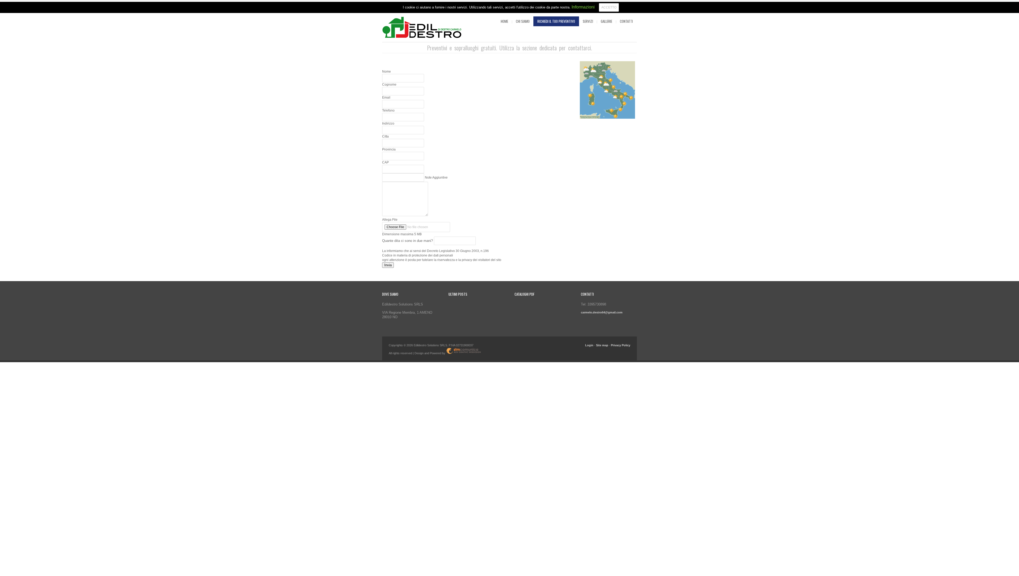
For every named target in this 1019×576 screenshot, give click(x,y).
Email (386, 97)
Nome (386, 71)
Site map (602, 345)
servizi (588, 21)
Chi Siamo (523, 21)
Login (589, 345)
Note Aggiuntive (436, 177)
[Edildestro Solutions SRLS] (422, 28)
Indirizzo (388, 123)
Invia (388, 265)
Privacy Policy (620, 345)
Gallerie (606, 21)
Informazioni (583, 7)
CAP (385, 162)
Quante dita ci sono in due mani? (408, 241)
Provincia (389, 149)
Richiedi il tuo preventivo (556, 21)
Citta (385, 136)
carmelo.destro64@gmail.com (602, 312)
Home (504, 21)
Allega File (390, 219)
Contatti (626, 21)
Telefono (388, 110)
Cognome (389, 84)
